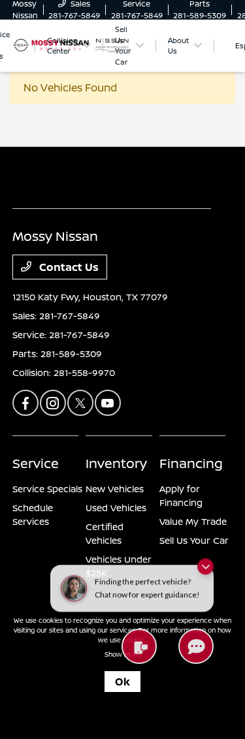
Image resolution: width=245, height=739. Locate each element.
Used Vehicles (116, 507)
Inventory (116, 463)
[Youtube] (108, 403)
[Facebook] (25, 403)
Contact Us (68, 267)
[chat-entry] (196, 646)
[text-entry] (139, 646)
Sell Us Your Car (194, 540)
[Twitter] (80, 403)
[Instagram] (53, 403)
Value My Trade (193, 521)
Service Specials (47, 488)
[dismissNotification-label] (205, 562)
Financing (191, 463)
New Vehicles (115, 488)
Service (35, 463)
